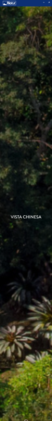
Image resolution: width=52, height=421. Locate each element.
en (44, 2)
